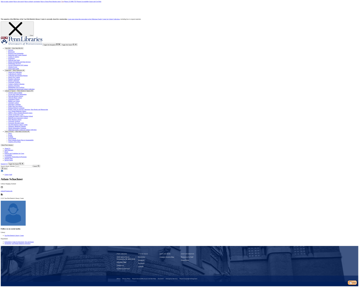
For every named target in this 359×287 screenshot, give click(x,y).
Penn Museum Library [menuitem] (15, 119)
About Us (7, 148)
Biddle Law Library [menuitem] (14, 101)
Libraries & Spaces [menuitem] (10, 91)
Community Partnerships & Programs (15, 157)
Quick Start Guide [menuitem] (13, 68)
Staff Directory (8, 150)
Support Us (4, 164)
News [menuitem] (10, 133)
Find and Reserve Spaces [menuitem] (15, 96)
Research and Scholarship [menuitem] (15, 53)
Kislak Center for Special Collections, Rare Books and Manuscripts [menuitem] (28, 109)
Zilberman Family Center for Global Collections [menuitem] (22, 130)
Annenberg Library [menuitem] (14, 99)
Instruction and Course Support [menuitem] (17, 55)
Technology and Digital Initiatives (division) (17, 243)
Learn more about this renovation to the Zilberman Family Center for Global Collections (94, 19)
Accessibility (8, 155)
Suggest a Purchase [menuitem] (14, 85)
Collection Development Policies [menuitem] (18, 75)
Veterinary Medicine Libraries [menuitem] (17, 126)
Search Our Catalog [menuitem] (14, 77)
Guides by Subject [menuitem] (13, 57)
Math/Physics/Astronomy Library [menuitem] (18, 118)
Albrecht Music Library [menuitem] (15, 98)
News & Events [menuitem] (9, 131)
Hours (6, 152)
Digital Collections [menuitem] (13, 80)
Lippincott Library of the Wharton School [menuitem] (20, 116)
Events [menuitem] (10, 135)
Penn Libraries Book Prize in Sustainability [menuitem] (21, 140)
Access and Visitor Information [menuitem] (17, 94)
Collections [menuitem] (8, 70)
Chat (62, 1)
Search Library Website (8, 166)
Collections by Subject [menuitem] (15, 74)
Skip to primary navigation (32, 1)
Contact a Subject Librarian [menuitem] (16, 84)
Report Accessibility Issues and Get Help (89, 1)
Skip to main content (7, 1)
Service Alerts (8, 160)
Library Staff (8, 174)
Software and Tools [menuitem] (14, 60)
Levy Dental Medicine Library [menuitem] (17, 111)
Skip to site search (18, 1)
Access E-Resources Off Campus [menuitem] (18, 65)
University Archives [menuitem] (14, 82)
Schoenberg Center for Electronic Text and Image (19, 242)
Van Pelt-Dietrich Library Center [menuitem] (17, 124)
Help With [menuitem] (7, 48)
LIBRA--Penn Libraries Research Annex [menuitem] (20, 113)
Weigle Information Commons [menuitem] (17, 128)
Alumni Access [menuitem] (12, 67)
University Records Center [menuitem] (16, 123)
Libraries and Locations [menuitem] (15, 92)
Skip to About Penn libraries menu (50, 1)
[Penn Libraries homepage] (22, 45)
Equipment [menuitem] (11, 58)
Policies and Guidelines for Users (14, 153)
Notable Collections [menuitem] (14, 79)
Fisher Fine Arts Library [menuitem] (15, 106)
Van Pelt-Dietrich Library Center (14, 235)
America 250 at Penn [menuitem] (14, 142)
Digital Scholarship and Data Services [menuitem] (19, 62)
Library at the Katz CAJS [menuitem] (15, 114)
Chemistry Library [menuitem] (13, 103)
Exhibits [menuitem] (10, 137)
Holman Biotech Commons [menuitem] (16, 108)
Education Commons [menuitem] (14, 104)
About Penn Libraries (7, 145)
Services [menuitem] (10, 50)
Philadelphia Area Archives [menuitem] (16, 87)
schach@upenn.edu (6, 191)
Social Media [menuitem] (12, 138)
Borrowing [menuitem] (11, 52)
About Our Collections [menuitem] (15, 72)
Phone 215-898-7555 (70, 1)
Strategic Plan (8, 158)
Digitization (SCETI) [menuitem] (14, 63)
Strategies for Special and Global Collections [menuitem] (21, 89)
